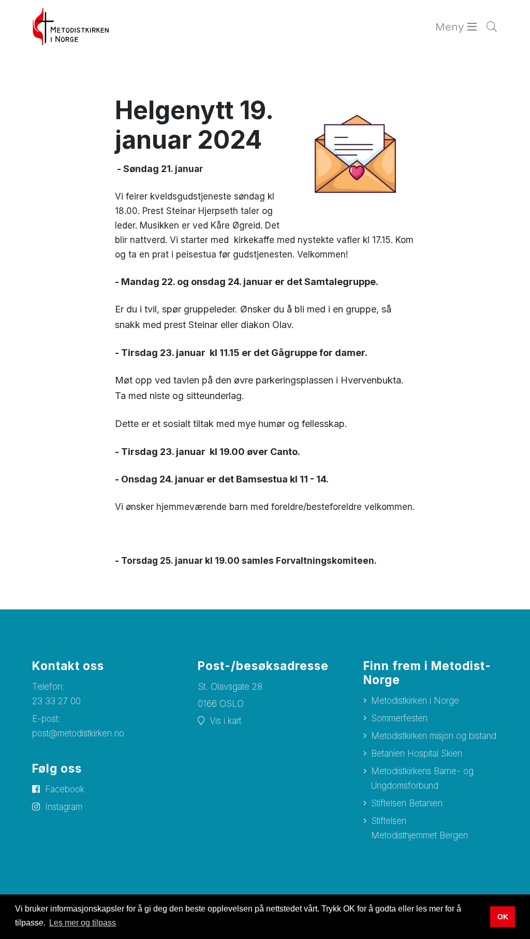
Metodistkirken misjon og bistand (433, 736)
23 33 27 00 (56, 701)
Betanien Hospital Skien (416, 753)
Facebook (64, 789)
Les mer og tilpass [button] (82, 922)
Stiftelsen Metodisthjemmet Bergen (419, 828)
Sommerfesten (399, 718)
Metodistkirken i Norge (415, 700)
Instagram (63, 807)
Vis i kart (225, 721)
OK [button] (502, 917)
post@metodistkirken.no (78, 733)
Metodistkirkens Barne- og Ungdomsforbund (422, 778)
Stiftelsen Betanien (407, 803)
